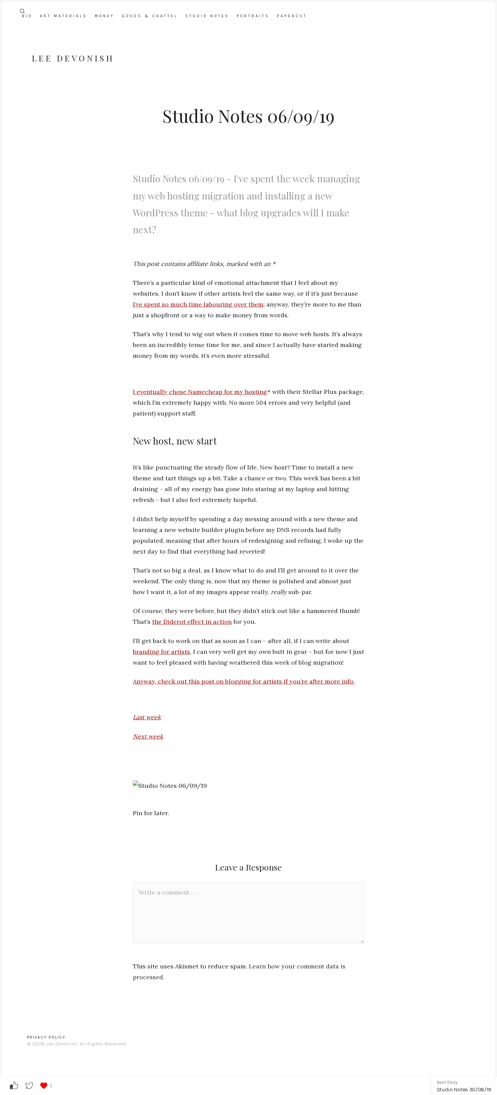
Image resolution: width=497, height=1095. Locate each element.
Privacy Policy (46, 1037)
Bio (27, 16)
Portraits (253, 16)
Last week (147, 717)
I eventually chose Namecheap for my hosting (200, 392)
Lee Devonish (73, 58)
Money (105, 16)
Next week (148, 736)
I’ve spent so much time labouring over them (198, 304)
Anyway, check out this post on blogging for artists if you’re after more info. (244, 681)
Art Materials (63, 16)
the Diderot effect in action (192, 621)
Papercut (292, 16)
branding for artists (161, 652)
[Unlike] (44, 1085)
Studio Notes (207, 16)
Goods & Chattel (150, 16)
